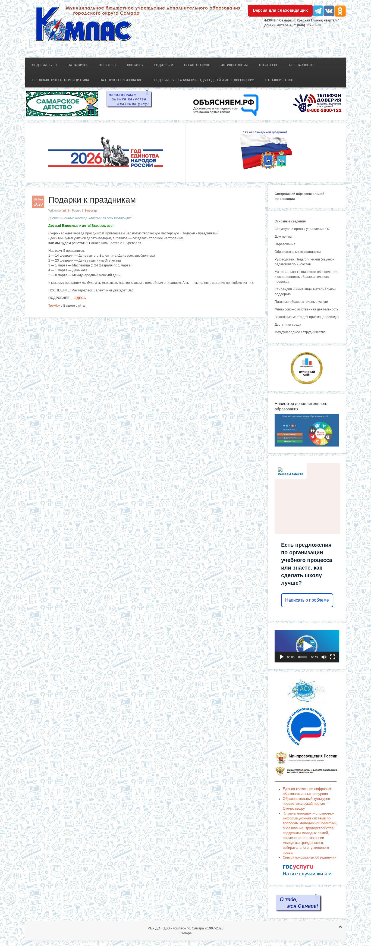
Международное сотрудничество (300, 332)
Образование (285, 244)
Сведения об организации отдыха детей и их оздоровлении (203, 80)
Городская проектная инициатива (60, 80)
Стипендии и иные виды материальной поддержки (305, 291)
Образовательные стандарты (298, 252)
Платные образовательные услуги (301, 302)
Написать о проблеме (307, 600)
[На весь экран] (332, 657)
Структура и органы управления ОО (302, 229)
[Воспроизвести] (281, 657)
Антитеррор (268, 65)
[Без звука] (324, 657)
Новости (91, 210)
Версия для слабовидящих (280, 10)
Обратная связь (197, 65)
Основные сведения (290, 221)
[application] (307, 646)
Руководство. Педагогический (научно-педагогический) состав (304, 261)
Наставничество (279, 80)
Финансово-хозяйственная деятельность (306, 309)
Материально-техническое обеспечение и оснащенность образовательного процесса (306, 277)
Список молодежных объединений (310, 857)
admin (66, 210)
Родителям (163, 65)
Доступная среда (288, 324)
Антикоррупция (234, 65)
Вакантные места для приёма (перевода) (307, 317)
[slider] (302, 657)
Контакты (135, 65)
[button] (306, 646)
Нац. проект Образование (121, 80)
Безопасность (301, 65)
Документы (283, 236)
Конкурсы (107, 65)
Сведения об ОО (44, 65)
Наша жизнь (78, 65)
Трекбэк (54, 305)
